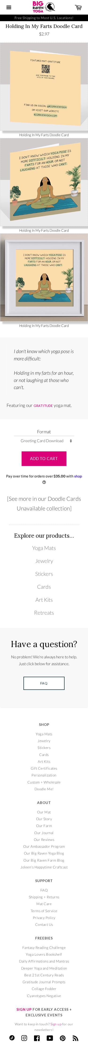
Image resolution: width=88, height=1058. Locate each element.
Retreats (44, 612)
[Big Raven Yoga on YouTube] (50, 1039)
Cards (44, 587)
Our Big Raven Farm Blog (44, 860)
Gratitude (43, 406)
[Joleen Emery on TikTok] (12, 1039)
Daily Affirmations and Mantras (44, 961)
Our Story (44, 819)
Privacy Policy (44, 917)
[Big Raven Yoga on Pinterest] (63, 1039)
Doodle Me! (44, 789)
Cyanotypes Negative (44, 996)
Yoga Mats (44, 548)
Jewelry (44, 561)
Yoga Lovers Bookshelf (44, 954)
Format (44, 431)
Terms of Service (44, 911)
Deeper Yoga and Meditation (44, 968)
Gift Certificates (44, 768)
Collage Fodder (44, 988)
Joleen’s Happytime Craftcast (44, 867)
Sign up (55, 1024)
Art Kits (44, 600)
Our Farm (44, 825)
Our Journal (44, 833)
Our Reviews (44, 839)
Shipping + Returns (44, 897)
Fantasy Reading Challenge (44, 947)
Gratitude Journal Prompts (44, 982)
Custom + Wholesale (44, 782)
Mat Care (44, 904)
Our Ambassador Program (44, 846)
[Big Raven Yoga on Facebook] (37, 1039)
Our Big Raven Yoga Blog (44, 853)
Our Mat (44, 812)
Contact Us (44, 924)
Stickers (44, 574)
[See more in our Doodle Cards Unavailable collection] (44, 503)
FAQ (44, 890)
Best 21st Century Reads (44, 975)
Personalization (44, 775)
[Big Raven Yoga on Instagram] (24, 1039)
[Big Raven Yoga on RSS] (76, 1039)
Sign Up (24, 1009)
